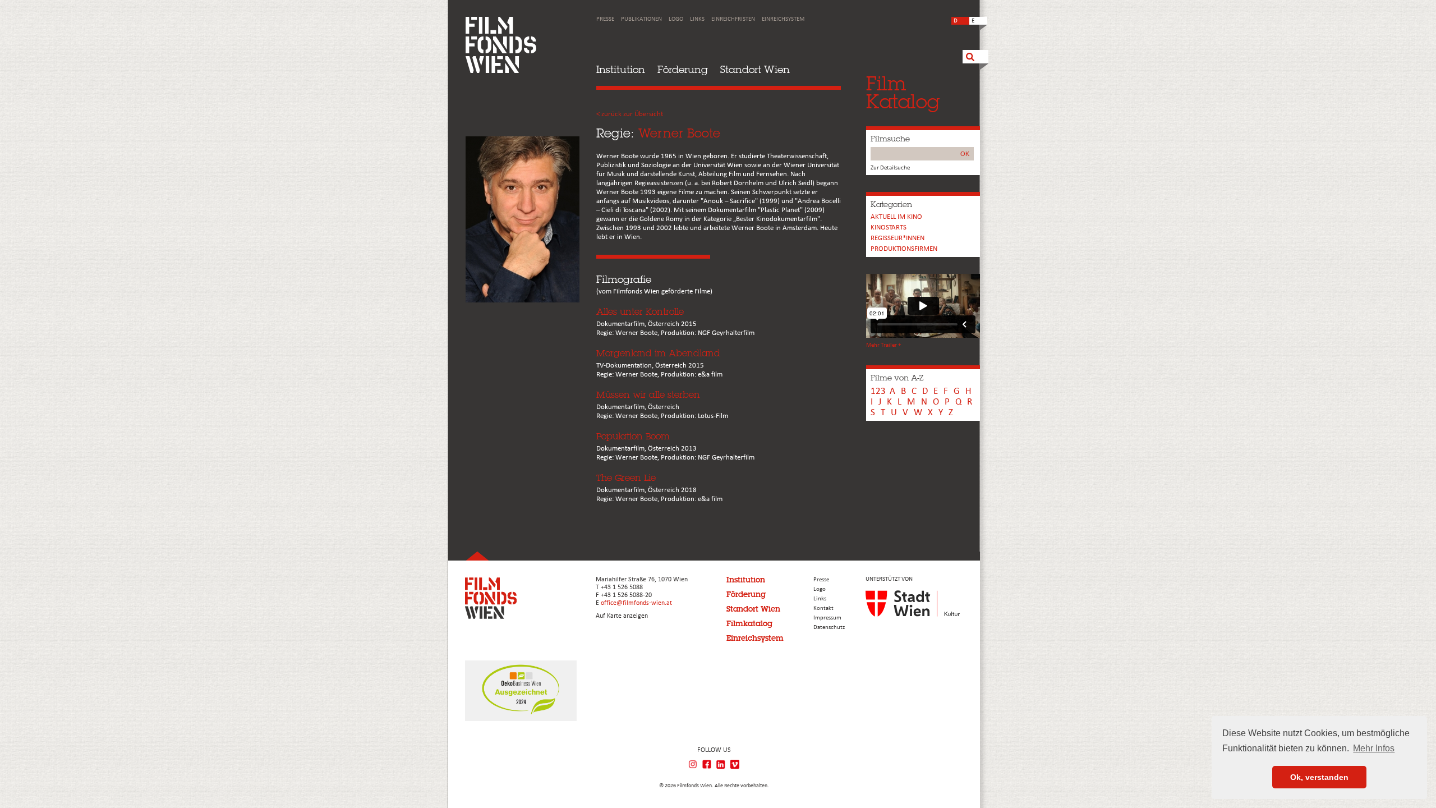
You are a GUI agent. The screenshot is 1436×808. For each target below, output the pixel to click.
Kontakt (823, 608)
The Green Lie (626, 477)
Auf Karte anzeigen (622, 616)
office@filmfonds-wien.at (636, 603)
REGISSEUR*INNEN (897, 238)
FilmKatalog (903, 92)
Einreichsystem (783, 19)
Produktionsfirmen (904, 248)
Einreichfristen (733, 19)
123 (878, 391)
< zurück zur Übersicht (629, 114)
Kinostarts (888, 227)
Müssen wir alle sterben (648, 394)
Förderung (682, 69)
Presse (605, 19)
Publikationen (641, 19)
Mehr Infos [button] (1373, 748)
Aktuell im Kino (896, 217)
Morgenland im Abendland (658, 353)
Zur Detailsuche (890, 168)
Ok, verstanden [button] (1319, 777)
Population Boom (633, 436)
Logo (676, 19)
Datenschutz (829, 628)
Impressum (827, 618)
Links (697, 19)
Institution (620, 69)
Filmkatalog (749, 623)
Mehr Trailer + (883, 345)
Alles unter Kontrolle (640, 311)
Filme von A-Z (897, 378)
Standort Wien (755, 69)
